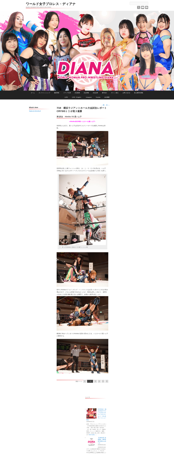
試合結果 (95, 92)
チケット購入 (115, 92)
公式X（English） (77, 97)
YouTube (142, 7)
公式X (66, 97)
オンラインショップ (44, 92)
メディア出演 (67, 92)
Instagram (89, 97)
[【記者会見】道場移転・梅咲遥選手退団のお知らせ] (91, 442)
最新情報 (56, 92)
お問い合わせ (126, 92)
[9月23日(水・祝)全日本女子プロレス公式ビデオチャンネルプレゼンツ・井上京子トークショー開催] (91, 413)
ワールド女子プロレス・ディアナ (51, 4)
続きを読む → (93, 434)
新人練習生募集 (138, 92)
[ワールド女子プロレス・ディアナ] (87, 51)
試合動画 (77, 92)
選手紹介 (104, 92)
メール (146, 7)
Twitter (138, 7)
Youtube (98, 97)
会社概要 (106, 97)
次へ (108, 105)
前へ (103, 105)
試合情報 (86, 92)
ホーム (33, 92)
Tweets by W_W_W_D (35, 111)
